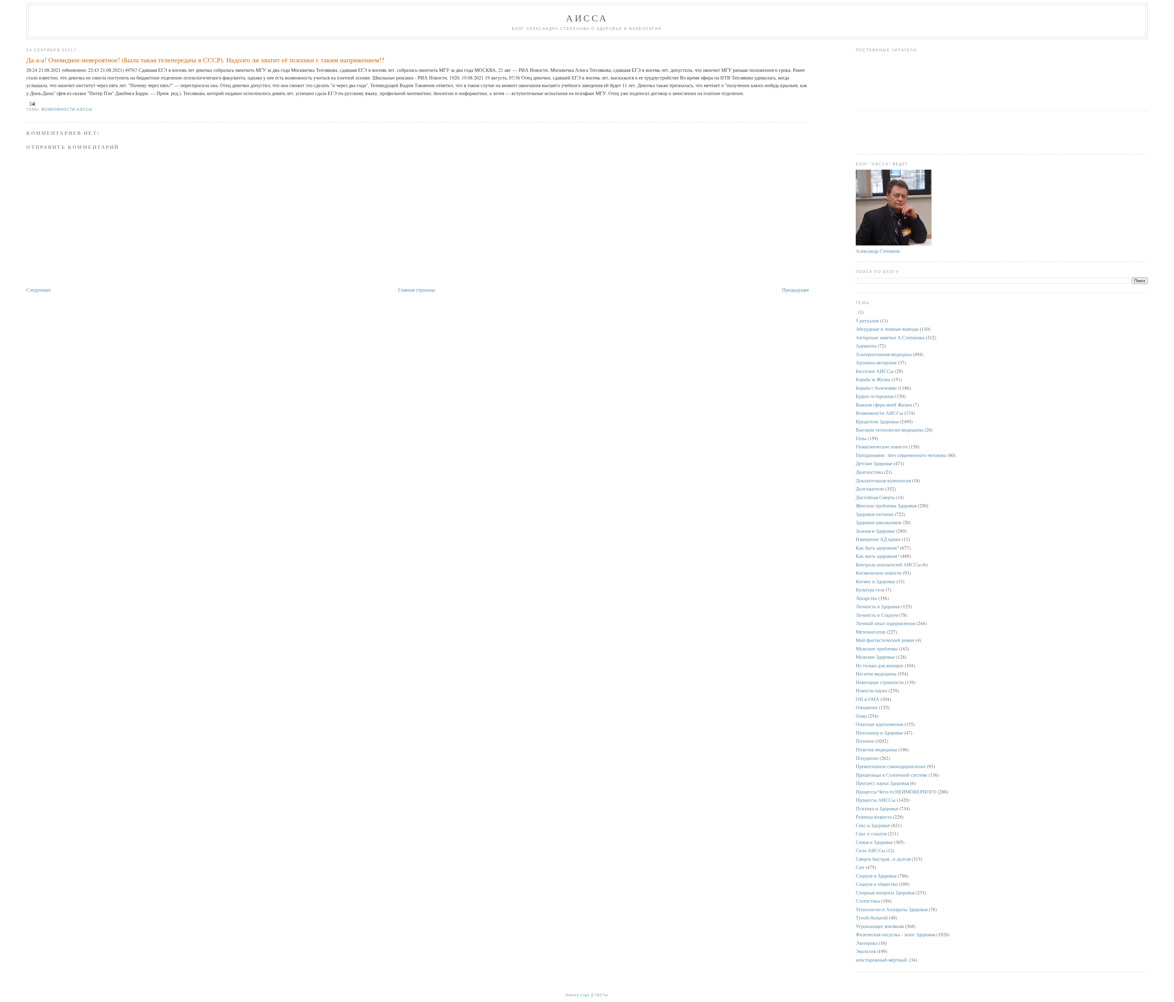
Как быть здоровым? (877, 547)
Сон (860, 867)
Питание (865, 741)
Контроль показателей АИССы (888, 564)
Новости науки (871, 690)
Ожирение (867, 707)
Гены (861, 438)
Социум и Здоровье (876, 875)
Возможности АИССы (67, 109)
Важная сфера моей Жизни (884, 404)
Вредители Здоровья (877, 421)
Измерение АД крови (878, 539)
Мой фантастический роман (885, 640)
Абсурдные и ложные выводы (887, 329)
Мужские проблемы (877, 648)
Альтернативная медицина (884, 354)
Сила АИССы (870, 850)
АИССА (587, 17)
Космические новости (879, 572)
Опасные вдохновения (879, 724)
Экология (866, 951)
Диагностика (869, 472)
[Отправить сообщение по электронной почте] (31, 103)
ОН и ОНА (867, 699)
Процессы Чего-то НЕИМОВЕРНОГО (896, 791)
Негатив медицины (876, 673)
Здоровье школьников (878, 522)
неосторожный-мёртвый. (882, 959)
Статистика (868, 900)
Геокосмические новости (882, 446)
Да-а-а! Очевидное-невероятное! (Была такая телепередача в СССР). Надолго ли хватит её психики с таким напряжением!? (205, 59)
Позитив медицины (876, 749)
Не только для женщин (879, 665)
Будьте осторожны (875, 396)
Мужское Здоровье (875, 657)
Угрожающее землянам (880, 926)
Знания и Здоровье (875, 531)
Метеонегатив (870, 631)
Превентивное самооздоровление (891, 766)
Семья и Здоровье (874, 842)
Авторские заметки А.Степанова (890, 337)
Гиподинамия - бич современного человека (901, 455)
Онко (861, 716)
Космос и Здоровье (875, 581)
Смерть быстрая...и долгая (883, 859)
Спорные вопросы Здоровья (885, 892)
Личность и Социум (877, 615)
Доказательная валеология (883, 480)
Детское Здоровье (874, 463)
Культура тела (870, 589)
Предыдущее (795, 289)
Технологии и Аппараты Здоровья (892, 909)
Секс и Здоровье (873, 825)
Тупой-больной (872, 917)
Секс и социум (871, 833)
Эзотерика (866, 943)
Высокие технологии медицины (889, 429)
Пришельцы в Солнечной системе (891, 775)
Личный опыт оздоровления (885, 623)
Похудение (867, 758)
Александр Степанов (878, 251)
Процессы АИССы (875, 800)
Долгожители (870, 488)
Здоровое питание (875, 514)
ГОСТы (601, 995)
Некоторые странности (880, 682)
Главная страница (416, 289)
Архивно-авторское (876, 362)
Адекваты (866, 345)
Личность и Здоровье (878, 606)
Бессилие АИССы (875, 371)
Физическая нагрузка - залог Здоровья (895, 934)
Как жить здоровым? (877, 556)
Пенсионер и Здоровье (879, 732)
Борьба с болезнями (876, 388)
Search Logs (578, 995)
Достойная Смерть (875, 497)
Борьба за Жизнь (873, 379)
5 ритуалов (867, 320)
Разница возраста (874, 816)
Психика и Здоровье (877, 808)
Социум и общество (877, 884)
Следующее (38, 289)
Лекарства (866, 598)
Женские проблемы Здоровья (886, 505)
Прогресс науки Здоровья (882, 783)
